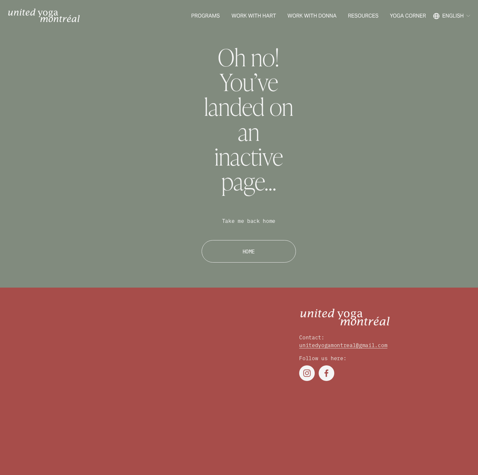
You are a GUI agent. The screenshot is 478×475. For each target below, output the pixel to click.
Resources (363, 15)
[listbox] (452, 15)
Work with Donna (312, 15)
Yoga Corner (408, 15)
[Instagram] (307, 373)
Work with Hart (254, 15)
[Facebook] (326, 373)
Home (249, 251)
